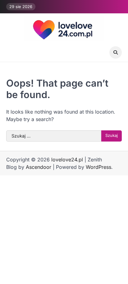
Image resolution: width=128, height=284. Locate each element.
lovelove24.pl (67, 159)
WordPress (98, 167)
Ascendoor (38, 167)
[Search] (115, 52)
